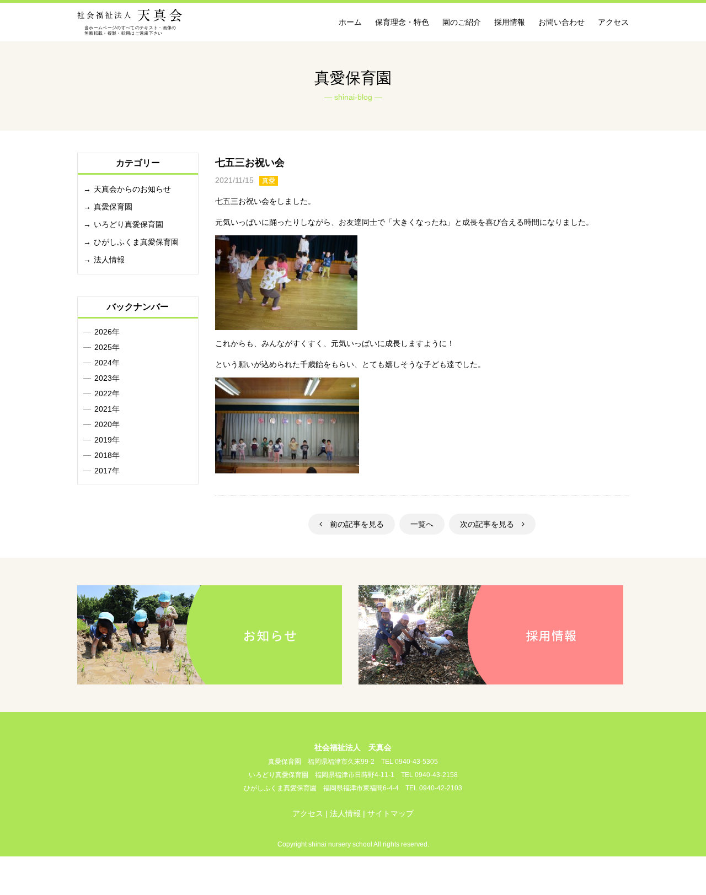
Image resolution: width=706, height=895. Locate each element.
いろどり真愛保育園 (128, 224)
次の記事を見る (491, 524)
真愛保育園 (113, 206)
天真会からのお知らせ (132, 189)
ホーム (350, 22)
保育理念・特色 (402, 22)
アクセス (613, 22)
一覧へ (422, 524)
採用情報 (509, 22)
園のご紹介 (461, 22)
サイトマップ (390, 813)
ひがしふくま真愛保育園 (136, 242)
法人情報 (109, 259)
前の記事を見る (353, 524)
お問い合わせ (561, 22)
